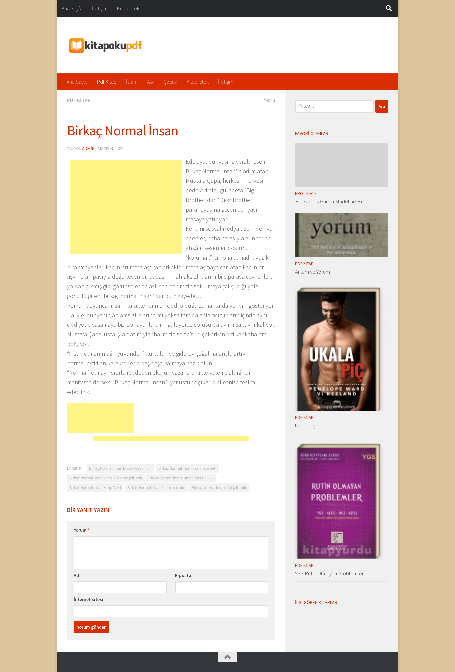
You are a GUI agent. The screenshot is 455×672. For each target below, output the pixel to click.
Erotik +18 (306, 193)
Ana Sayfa (72, 8)
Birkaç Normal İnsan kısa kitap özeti (187, 468)
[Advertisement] (126, 207)
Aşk (150, 81)
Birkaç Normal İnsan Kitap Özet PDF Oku (181, 477)
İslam (132, 81)
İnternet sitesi (88, 599)
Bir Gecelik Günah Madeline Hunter (334, 201)
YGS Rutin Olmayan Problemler (329, 573)
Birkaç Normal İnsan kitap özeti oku (156, 487)
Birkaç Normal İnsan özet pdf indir (219, 487)
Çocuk (170, 81)
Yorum (82, 530)
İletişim (100, 8)
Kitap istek (128, 8)
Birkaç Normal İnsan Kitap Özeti (95, 487)
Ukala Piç (305, 425)
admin (88, 148)
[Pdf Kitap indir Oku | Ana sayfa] (105, 45)
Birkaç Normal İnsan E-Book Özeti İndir (120, 468)
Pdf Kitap (107, 81)
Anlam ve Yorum (312, 271)
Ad (76, 575)
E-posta (183, 575)
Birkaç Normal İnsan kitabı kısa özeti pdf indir (105, 477)
